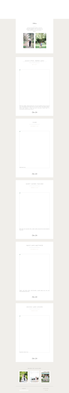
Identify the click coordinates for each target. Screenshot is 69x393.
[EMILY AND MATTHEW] (34, 272)
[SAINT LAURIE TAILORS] (34, 211)
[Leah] (34, 149)
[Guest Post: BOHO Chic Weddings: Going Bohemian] (34, 87)
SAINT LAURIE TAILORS (35, 183)
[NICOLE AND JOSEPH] (34, 334)
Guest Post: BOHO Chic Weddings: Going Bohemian (35, 61)
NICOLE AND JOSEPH (35, 307)
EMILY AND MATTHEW (34, 245)
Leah (35, 122)
